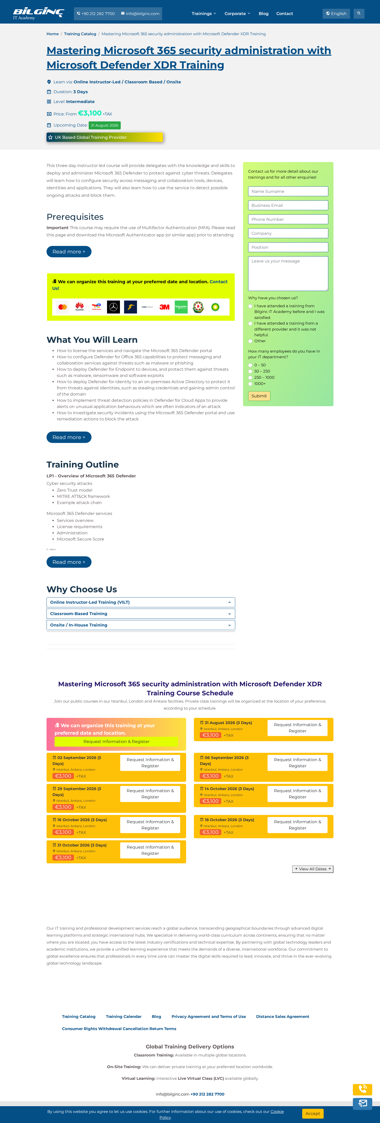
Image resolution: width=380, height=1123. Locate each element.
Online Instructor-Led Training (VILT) (90, 602)
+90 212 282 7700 (98, 13)
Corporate (236, 13)
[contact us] (362, 1103)
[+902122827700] (363, 1091)
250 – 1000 (264, 377)
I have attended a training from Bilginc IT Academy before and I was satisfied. (289, 311)
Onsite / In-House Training (78, 625)
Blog (264, 13)
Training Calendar (123, 1016)
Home (53, 33)
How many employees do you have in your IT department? (284, 354)
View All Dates (313, 868)
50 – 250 (262, 371)
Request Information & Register (116, 741)
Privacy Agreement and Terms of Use (209, 1016)
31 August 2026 (104, 125)
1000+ (260, 383)
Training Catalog (80, 33)
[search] (359, 14)
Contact (284, 13)
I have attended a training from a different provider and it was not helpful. (286, 329)
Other (260, 340)
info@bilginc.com (142, 13)
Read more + (69, 252)
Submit (259, 395)
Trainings (202, 13)
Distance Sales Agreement (282, 1016)
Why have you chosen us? (273, 297)
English (338, 13)
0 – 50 (260, 364)
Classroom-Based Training (78, 613)
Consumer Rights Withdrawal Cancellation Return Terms (119, 1028)
